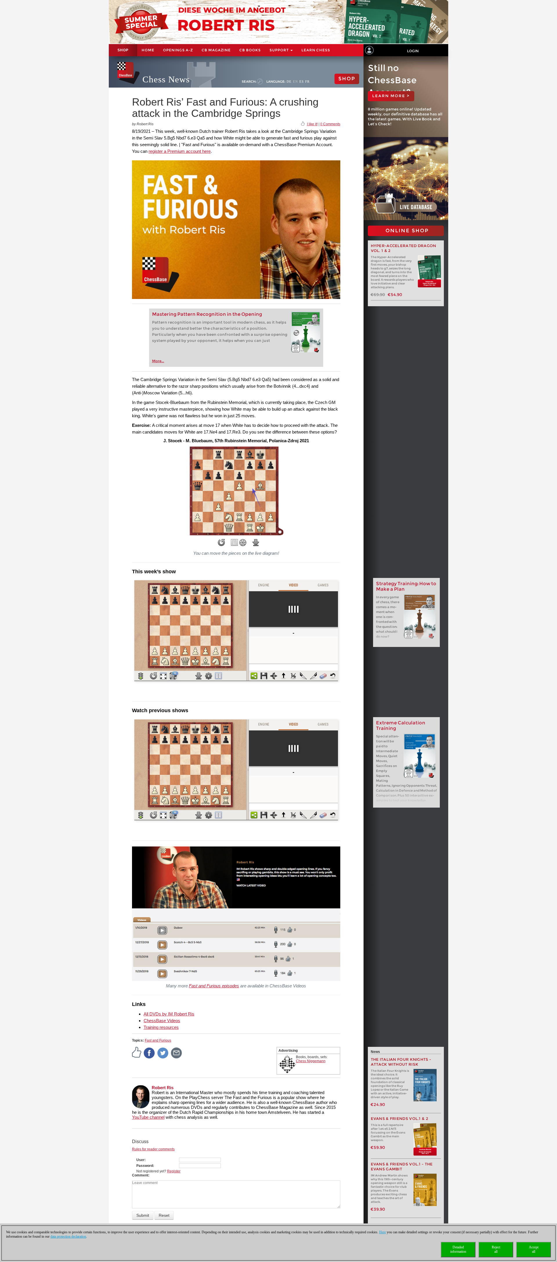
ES (301, 81)
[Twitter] (163, 1053)
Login (413, 51)
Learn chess (315, 50)
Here (382, 1232)
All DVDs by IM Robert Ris (169, 1013)
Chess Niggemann (310, 1061)
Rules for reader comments (153, 1149)
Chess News (166, 79)
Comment (140, 1175)
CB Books (250, 50)
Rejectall (496, 1249)
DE (289, 81)
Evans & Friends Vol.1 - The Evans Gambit (402, 1167)
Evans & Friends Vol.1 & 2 (399, 1118)
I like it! (312, 124)
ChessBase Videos (162, 1020)
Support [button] (280, 50)
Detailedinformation (458, 1249)
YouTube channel (148, 1117)
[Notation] (234, 542)
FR (307, 81)
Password (144, 1166)
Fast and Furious (158, 1040)
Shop (123, 50)
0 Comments (330, 124)
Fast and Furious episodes (214, 985)
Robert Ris (162, 1087)
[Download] (255, 542)
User (140, 1160)
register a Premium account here (180, 151)
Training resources (161, 1027)
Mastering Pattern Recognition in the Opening (207, 314)
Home (148, 50)
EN (295, 81)
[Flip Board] (221, 542)
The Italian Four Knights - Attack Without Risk (401, 1062)
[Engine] (242, 542)
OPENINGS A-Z (178, 50)
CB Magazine (216, 50)
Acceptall (533, 1249)
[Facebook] (149, 1053)
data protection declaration (68, 1236)
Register (173, 1171)
